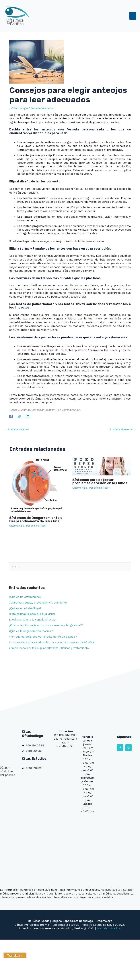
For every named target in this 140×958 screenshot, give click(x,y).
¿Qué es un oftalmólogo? (25, 597)
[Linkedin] (27, 416)
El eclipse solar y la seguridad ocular (32, 619)
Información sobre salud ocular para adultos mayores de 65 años (51, 642)
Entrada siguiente (123, 429)
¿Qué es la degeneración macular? (31, 631)
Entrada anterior (16, 429)
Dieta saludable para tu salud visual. (32, 614)
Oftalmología (19, 108)
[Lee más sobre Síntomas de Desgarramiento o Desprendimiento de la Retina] (38, 485)
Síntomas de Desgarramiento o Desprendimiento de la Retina (36, 519)
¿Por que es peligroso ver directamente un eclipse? (43, 636)
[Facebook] (11, 416)
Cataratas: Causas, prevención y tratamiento (38, 602)
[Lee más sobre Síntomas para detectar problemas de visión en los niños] (101, 466)
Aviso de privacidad (109, 928)
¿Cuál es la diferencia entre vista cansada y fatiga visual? (46, 625)
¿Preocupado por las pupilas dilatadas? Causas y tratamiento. (49, 648)
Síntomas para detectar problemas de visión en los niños (99, 481)
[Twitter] (19, 416)
